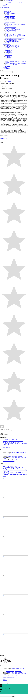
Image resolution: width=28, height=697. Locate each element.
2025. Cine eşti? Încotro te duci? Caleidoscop (15, 24)
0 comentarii (8, 81)
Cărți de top (5, 67)
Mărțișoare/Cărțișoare (10, 22)
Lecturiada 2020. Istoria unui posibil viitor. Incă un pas (14, 2)
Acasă (4, 10)
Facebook (5, 680)
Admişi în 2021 (8, 56)
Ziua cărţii (7, 19)
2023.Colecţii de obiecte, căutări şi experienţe (15, 38)
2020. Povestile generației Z (11, 30)
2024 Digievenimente (10, 16)
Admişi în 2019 (8, 58)
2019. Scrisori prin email (10, 31)
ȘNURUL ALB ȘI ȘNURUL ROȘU (11, 442)
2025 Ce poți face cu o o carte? (12, 46)
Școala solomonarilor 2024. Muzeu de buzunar (15, 63)
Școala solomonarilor (7, 59)
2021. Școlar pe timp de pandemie (12, 29)
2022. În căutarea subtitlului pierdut (13, 39)
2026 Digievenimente (10, 13)
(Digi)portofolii (6, 33)
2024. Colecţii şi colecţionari (11, 36)
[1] (12, 574)
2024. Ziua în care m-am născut (12, 25)
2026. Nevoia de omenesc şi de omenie (13, 34)
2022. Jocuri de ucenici (10, 28)
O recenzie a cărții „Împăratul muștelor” (14, 456)
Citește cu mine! (6, 44)
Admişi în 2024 (8, 52)
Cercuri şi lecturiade (7, 11)
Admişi (4, 49)
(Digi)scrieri (5, 23)
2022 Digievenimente (10, 18)
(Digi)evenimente (6, 12)
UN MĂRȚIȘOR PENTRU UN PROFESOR (13, 441)
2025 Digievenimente (10, 14)
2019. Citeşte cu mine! (10, 42)
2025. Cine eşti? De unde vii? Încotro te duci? (15, 35)
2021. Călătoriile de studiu (11, 40)
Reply (1, 693)
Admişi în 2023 (8, 53)
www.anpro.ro (6, 4)
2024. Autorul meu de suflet (11, 47)
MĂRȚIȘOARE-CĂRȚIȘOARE (10, 439)
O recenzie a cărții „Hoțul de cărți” (13, 454)
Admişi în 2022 (8, 55)
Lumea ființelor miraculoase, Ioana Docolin (13, 460)
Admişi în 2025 (8, 51)
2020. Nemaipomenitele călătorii (12, 41)
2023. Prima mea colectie (10, 27)
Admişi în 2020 (8, 57)
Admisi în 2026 (8, 50)
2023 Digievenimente (10, 17)
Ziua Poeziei (8, 20)
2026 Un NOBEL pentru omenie (12, 45)
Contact (4, 5)
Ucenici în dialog (6, 68)
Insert (13, 696)
